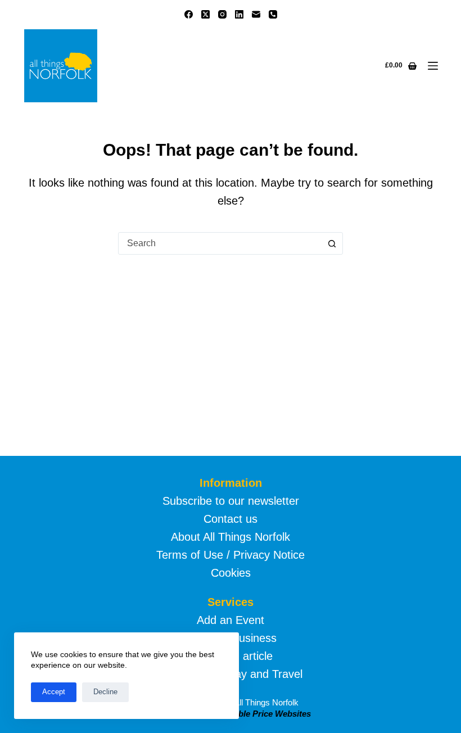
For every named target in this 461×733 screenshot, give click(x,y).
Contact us (230, 519)
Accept (53, 691)
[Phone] (273, 14)
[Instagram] (222, 14)
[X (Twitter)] (205, 14)
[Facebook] (188, 14)
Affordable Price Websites (260, 713)
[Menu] (433, 66)
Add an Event (230, 620)
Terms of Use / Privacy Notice (230, 555)
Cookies (231, 573)
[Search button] (331, 243)
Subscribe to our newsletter (230, 501)
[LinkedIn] (239, 14)
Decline (105, 691)
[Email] (256, 14)
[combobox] (220, 243)
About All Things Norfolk (230, 537)
